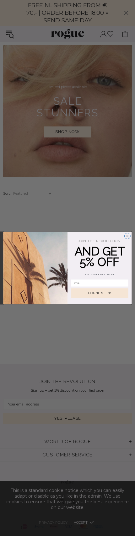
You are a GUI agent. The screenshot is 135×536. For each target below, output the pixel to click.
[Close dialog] (127, 236)
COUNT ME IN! (99, 293)
